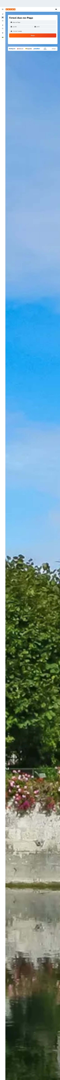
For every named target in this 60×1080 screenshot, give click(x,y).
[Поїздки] (3, 33)
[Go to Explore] (3, 25)
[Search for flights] (3, 14)
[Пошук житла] (3, 17)
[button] (2, 9)
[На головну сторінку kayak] (10, 9)
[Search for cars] (3, 20)
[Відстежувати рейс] (3, 28)
